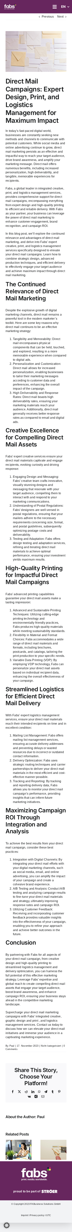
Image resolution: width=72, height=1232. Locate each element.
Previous (48, 16)
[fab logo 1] (10, 4)
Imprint (24, 1215)
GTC (48, 1215)
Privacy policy (37, 1215)
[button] (8, 1150)
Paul (11, 1045)
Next (60, 16)
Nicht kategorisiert (51, 1045)
